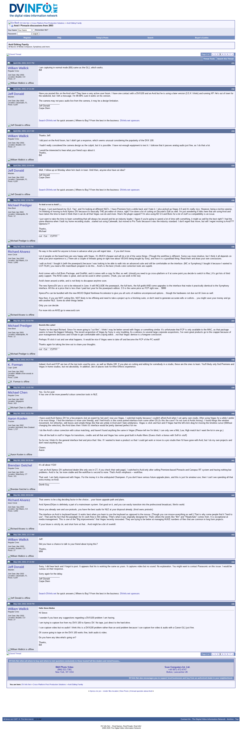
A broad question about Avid (141, 691)
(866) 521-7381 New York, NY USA (64, 669)
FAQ (59, 38)
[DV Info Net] (33, 16)
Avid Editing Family (74, 23)
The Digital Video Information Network (208, 719)
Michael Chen (17, 392)
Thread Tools (209, 59)
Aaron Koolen (17, 418)
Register (27, 38)
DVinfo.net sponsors (130, 120)
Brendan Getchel (20, 465)
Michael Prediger (20, 205)
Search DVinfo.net (47, 120)
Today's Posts (102, 38)
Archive (230, 719)
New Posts (124, 691)
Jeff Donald (16, 94)
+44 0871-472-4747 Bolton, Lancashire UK (177, 669)
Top (237, 719)
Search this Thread (225, 59)
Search (150, 38)
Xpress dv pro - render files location (104, 691)
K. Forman (15, 364)
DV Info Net (24, 23)
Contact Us (185, 719)
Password (12, 34)
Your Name (12, 30)
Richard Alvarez (19, 251)
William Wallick (18, 68)
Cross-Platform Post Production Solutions (48, 23)
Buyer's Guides (201, 38)
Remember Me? (41, 30)
